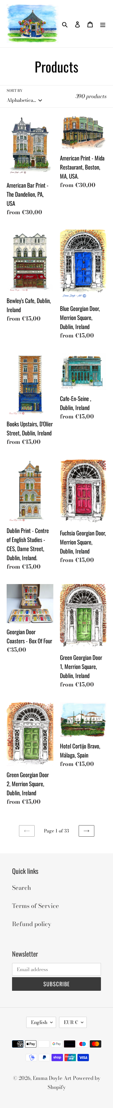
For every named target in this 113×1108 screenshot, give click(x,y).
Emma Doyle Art (52, 1078)
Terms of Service (35, 905)
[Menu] (102, 23)
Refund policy (31, 924)
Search (21, 887)
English (39, 1022)
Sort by (15, 90)
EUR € (71, 1022)
